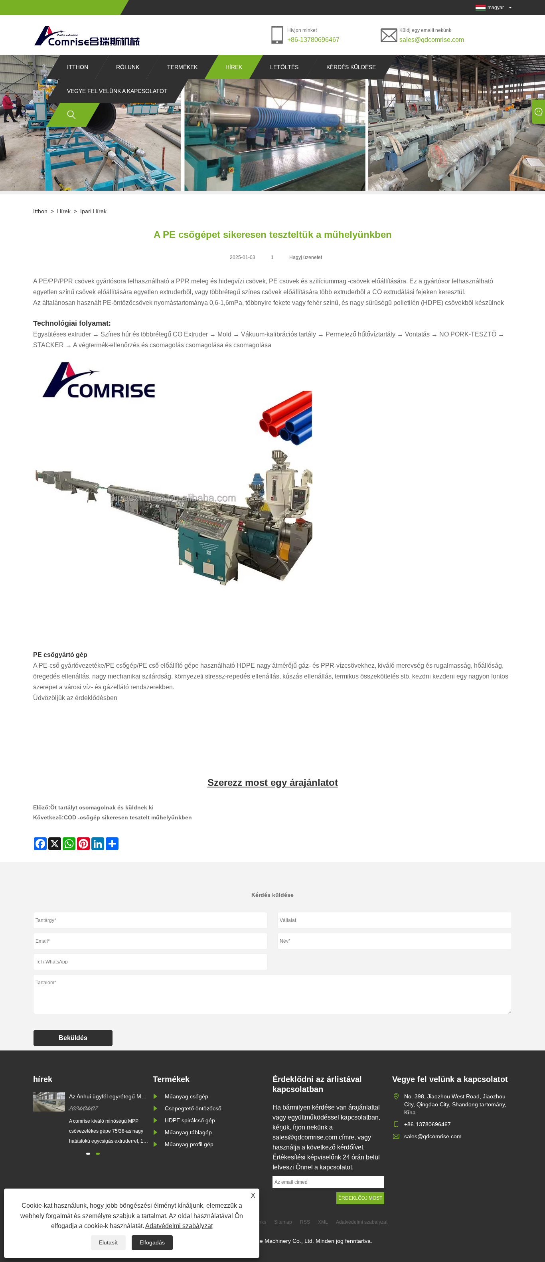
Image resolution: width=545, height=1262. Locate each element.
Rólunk (127, 67)
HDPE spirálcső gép (190, 1120)
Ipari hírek (93, 211)
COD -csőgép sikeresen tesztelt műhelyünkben (128, 817)
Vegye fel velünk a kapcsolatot (117, 91)
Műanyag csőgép (186, 1096)
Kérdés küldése (351, 67)
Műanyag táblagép (188, 1132)
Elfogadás (152, 1242)
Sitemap (283, 1222)
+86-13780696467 (313, 39)
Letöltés (284, 67)
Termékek (182, 67)
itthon (77, 67)
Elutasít (108, 1242)
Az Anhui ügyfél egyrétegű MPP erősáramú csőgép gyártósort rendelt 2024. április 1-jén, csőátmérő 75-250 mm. (108, 1096)
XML (323, 1222)
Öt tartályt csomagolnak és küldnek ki (102, 807)
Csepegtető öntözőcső (193, 1108)
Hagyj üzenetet (305, 257)
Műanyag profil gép (189, 1144)
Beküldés (73, 1038)
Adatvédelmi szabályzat (179, 1225)
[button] (88, 1154)
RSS (305, 1222)
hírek (233, 67)
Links (260, 1222)
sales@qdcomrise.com (431, 39)
